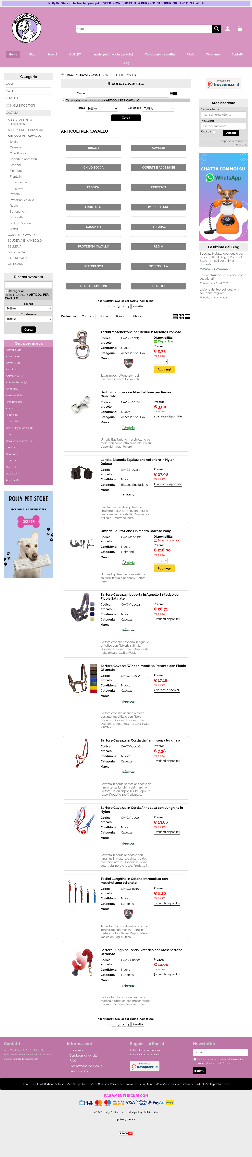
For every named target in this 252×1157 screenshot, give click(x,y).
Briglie (14, 141)
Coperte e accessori (23, 159)
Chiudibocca (18, 153)
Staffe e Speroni (21, 223)
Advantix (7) (13, 362)
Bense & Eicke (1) (16, 395)
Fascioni (15, 165)
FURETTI (12, 98)
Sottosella (16, 217)
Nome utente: (210, 109)
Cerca (81, 93)
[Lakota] (128, 501)
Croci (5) (11, 460)
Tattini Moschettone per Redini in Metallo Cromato (141, 332)
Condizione (28, 314)
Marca (28, 304)
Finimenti (16, 171)
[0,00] (243, 29)
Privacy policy (78, 1071)
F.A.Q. (190, 54)
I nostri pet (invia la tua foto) (113, 54)
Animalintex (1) (14, 375)
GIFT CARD (15, 264)
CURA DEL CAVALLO (22, 235)
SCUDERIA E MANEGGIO (25, 240)
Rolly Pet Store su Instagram (145, 1054)
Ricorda (206, 131)
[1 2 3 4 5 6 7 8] (161, 362)
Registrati (241, 144)
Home (13, 54)
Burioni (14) (12, 414)
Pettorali (15, 194)
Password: (207, 121)
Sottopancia (18, 211)
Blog (126, 63)
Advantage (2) (14, 356)
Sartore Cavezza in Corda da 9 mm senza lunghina (140, 740)
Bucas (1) (11, 408)
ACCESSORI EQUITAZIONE (26, 130)
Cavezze (15, 147)
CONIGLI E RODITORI (20, 105)
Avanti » (138, 306)
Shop (32, 54)
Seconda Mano (18, 252)
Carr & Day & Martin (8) (19, 428)
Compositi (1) (13, 454)
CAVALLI (12, 112)
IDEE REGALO (17, 258)
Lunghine (16, 188)
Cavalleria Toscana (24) (19, 441)
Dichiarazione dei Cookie (86, 1066)
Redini (14, 205)
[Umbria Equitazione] (128, 434)
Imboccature (18, 182)
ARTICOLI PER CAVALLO (24, 136)
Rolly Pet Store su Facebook (145, 1049)
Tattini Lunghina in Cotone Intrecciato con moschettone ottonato (134, 881)
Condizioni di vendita (160, 54)
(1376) (12, 480)
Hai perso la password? (233, 141)
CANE (10, 84)
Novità (52, 54)
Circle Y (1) (12, 447)
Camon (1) (12, 421)
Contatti (237, 54)
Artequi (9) (12, 388)
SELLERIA (14, 246)
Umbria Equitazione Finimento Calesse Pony (136, 531)
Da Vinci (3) (12, 473)
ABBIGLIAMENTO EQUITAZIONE (20, 122)
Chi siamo (213, 54)
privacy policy (126, 1119)
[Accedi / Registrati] (230, 29)
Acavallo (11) (13, 349)
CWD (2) (11, 467)
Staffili (14, 229)
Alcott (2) (11, 369)
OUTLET (75, 54)
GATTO (11, 91)
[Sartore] (128, 636)
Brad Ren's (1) (14, 401)
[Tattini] (128, 370)
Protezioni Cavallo (22, 200)
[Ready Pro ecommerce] (126, 1133)
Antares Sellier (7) (16, 382)
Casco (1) (11, 434)
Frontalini (16, 176)
